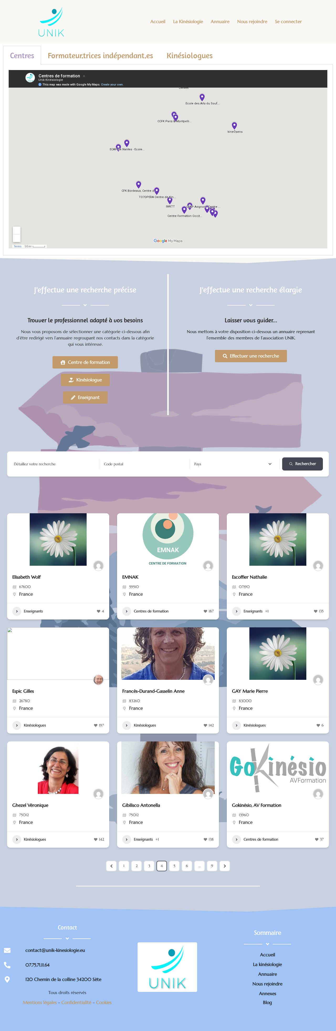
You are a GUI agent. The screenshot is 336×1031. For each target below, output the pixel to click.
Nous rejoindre (252, 21)
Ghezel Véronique (30, 805)
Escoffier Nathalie (249, 577)
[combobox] (232, 464)
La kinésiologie (267, 964)
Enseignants (33, 611)
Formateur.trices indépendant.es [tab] (100, 55)
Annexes (267, 993)
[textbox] (197, 464)
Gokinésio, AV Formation (256, 805)
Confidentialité (77, 1002)
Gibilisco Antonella (141, 805)
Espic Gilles (23, 691)
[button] (14, 654)
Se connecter (288, 21)
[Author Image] (98, 565)
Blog (267, 1002)
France (26, 594)
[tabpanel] (168, 160)
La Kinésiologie (188, 21)
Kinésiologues (35, 725)
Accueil (157, 21)
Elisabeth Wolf (26, 577)
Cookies (104, 1002)
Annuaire (220, 21)
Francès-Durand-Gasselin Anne (153, 691)
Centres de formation (151, 611)
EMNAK (130, 577)
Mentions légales (40, 1002)
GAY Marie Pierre (250, 691)
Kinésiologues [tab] (190, 55)
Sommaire (267, 932)
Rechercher (305, 463)
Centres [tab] (22, 55)
